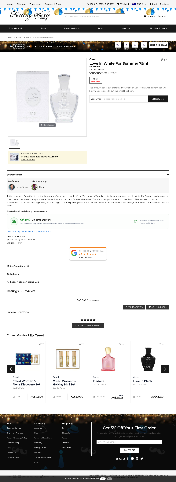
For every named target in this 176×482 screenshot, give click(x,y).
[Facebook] (162, 60)
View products (28, 159)
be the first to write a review (88, 325)
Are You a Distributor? (43, 458)
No (109, 479)
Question (23, 312)
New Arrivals (72, 28)
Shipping (21, 4)
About (10, 4)
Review (12, 312)
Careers (37, 462)
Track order (35, 4)
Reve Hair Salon (13, 458)
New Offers (66, 448)
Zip (63, 428)
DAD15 (20, 46)
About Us (38, 428)
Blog (58, 4)
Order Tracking (13, 443)
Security (37, 453)
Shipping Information (15, 433)
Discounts (66, 433)
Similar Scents (158, 28)
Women (126, 28)
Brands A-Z (15, 28)
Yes (103, 479)
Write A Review (135, 307)
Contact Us (11, 453)
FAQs (9, 448)
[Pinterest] (137, 459)
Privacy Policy (40, 448)
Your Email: (96, 99)
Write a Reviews (109, 73)
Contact (49, 4)
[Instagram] (132, 459)
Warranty (38, 443)
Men (101, 28)
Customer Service (14, 428)
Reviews (65, 438)
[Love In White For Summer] (14, 143)
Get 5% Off (129, 450)
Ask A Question (159, 307)
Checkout (161, 16)
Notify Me (159, 99)
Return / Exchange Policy (17, 438)
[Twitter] (166, 60)
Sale (43, 28)
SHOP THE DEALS (158, 45)
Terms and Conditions (43, 438)
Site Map (65, 443)
